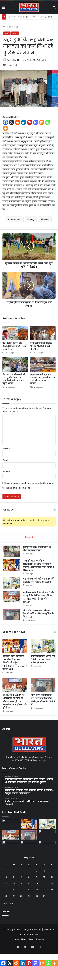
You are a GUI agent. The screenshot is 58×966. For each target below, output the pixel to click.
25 (52, 889)
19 (6, 889)
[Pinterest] (29, 122)
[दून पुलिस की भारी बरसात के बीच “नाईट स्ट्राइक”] (11, 551)
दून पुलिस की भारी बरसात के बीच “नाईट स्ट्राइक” (37, 549)
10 (44, 877)
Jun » (12, 903)
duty (31, 219)
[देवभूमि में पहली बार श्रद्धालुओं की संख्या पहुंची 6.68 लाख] (15, 333)
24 (44, 889)
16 (37, 883)
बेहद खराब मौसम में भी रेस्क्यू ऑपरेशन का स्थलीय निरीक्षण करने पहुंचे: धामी (13, 379)
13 (14, 883)
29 (29, 896)
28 (21, 896)
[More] (5, 128)
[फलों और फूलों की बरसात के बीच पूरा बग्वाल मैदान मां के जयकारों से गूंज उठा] (29, 845)
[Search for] (54, 8)
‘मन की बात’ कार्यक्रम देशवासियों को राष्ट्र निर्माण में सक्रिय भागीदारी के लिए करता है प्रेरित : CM (38, 565)
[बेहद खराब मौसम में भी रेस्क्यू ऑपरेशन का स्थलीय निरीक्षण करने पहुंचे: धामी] (15, 364)
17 (44, 883)
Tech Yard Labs (30, 934)
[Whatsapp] (47, 122)
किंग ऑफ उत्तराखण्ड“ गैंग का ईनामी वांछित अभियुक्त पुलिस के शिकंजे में (38, 613)
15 (29, 883)
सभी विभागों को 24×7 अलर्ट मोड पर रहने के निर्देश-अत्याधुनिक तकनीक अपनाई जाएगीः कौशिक (38, 597)
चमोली (15, 27)
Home (8, 27)
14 (21, 883)
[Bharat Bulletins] (29, 7)
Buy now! (40, 939)
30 (36, 896)
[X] (11, 122)
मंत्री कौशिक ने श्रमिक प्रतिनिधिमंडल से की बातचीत (41, 345)
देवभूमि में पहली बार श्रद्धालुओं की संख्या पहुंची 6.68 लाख (14, 345)
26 (6, 896)
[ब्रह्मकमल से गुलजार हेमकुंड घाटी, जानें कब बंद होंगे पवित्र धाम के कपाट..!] (43, 364)
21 (21, 889)
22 (29, 889)
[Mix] (41, 122)
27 (14, 896)
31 (44, 896)
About (24, 939)
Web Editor (11, 60)
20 (14, 889)
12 (6, 883)
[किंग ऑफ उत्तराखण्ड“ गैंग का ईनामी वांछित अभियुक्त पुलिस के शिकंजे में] (11, 614)
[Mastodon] (35, 122)
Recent (29, 537)
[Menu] (3, 8)
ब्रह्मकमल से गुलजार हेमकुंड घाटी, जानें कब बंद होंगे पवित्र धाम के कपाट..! (43, 379)
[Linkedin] (23, 122)
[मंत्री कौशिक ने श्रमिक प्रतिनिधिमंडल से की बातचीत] (43, 333)
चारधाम (15, 33)
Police (45, 219)
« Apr (4, 903)
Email (6, 460)
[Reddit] (17, 122)
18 (52, 883)
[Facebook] (5, 122)
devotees (15, 219)
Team (31, 939)
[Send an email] (18, 60)
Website (6, 471)
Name (6, 448)
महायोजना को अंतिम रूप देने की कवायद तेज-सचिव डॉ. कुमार (30, 17)
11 (52, 877)
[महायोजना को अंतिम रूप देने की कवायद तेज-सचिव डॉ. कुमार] (11, 583)
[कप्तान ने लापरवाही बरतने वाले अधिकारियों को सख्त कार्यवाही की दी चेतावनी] (10, 845)
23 (36, 889)
